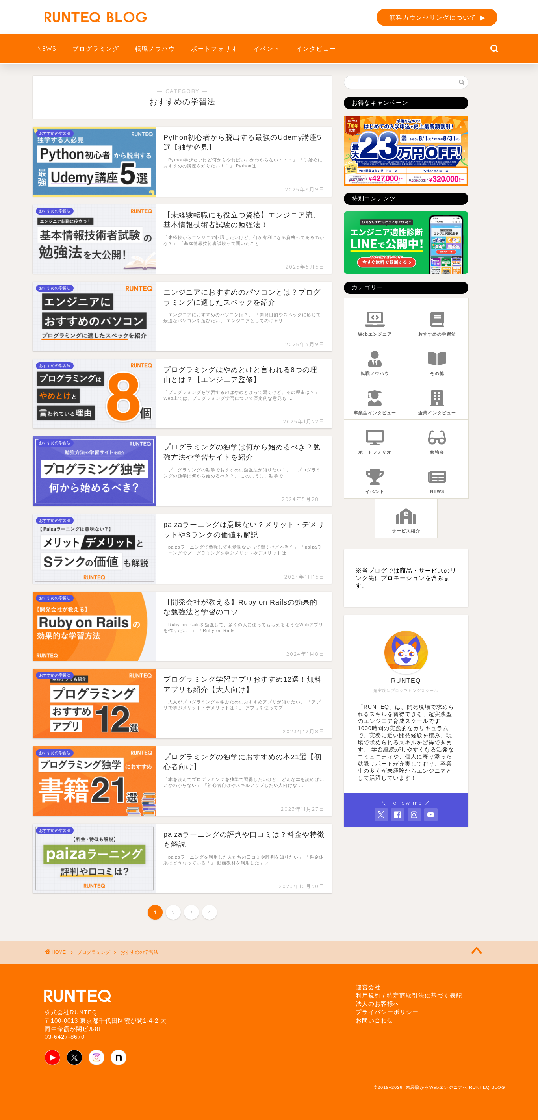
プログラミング (95, 48)
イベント (267, 48)
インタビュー (316, 48)
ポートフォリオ (214, 48)
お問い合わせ (374, 1020)
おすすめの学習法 (139, 952)
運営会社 (368, 987)
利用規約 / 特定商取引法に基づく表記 (409, 995)
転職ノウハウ (155, 48)
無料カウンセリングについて (432, 17)
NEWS (47, 48)
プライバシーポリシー (387, 1012)
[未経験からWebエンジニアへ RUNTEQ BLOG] (96, 17)
